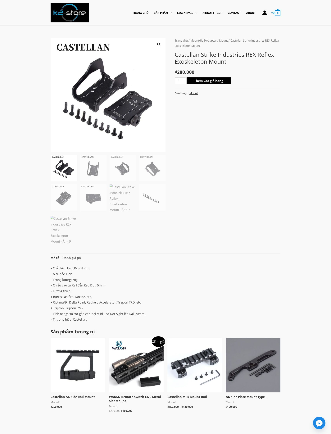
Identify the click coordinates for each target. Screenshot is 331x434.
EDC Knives (185, 12)
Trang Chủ (140, 12)
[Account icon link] (264, 12)
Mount (223, 40)
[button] (159, 44)
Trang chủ (181, 40)
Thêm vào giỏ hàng (208, 81)
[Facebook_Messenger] (319, 423)
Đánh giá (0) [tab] (71, 258)
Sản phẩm (161, 12)
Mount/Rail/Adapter (203, 40)
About (251, 12)
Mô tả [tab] (55, 258)
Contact (234, 12)
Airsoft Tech (212, 12)
